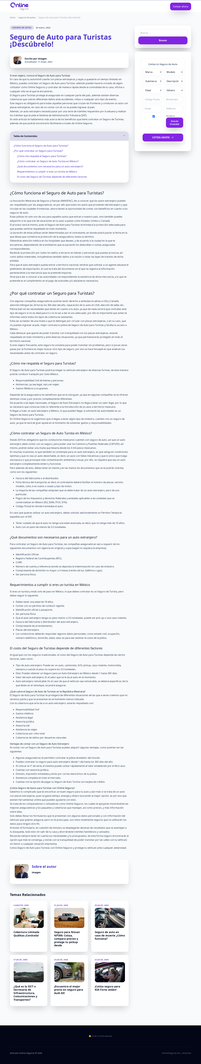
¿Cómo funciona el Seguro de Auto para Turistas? (41, 145)
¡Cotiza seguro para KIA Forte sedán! (107, 988)
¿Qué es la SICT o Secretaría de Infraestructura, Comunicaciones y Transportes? (25, 993)
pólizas (37, 232)
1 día (81, 761)
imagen (42, 58)
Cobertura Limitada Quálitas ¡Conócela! (26, 933)
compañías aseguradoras (82, 544)
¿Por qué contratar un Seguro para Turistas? (38, 150)
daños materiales (26, 256)
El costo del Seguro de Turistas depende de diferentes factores (52, 176)
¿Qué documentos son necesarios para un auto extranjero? (50, 166)
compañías (107, 394)
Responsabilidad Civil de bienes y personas (39, 380)
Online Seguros (74, 803)
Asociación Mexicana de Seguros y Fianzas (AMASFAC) (43, 200)
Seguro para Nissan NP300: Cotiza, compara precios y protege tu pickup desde (67, 938)
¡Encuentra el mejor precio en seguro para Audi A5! (68, 990)
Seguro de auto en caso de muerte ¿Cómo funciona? (110, 935)
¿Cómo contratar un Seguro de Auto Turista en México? (48, 161)
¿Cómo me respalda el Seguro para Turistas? (42, 156)
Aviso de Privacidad (174, 122)
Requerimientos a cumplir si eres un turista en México (47, 171)
